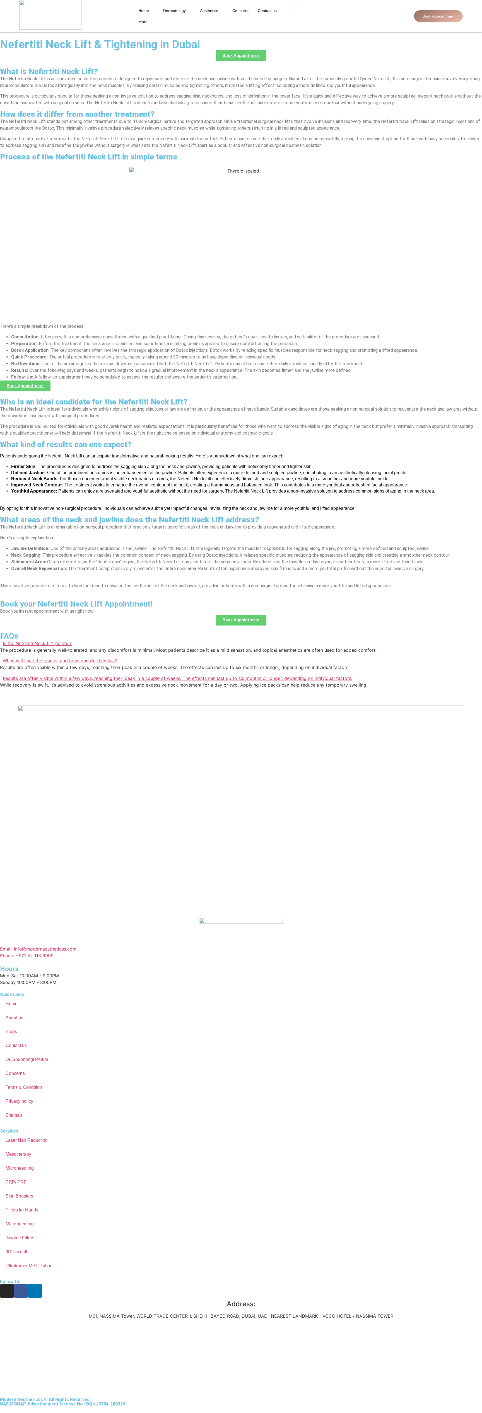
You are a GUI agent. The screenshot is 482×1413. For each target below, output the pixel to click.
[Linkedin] (35, 1291)
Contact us (267, 10)
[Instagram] (7, 1291)
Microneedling (20, 1168)
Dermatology (174, 10)
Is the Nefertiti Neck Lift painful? (37, 643)
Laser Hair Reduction (27, 1140)
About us (14, 1017)
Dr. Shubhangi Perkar (27, 1059)
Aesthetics (209, 10)
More (143, 22)
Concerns (240, 10)
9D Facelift (16, 1251)
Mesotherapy (18, 1154)
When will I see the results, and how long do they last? (60, 660)
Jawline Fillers (20, 1237)
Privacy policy (19, 1101)
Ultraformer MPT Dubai (28, 1265)
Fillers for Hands (22, 1210)
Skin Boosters (19, 1196)
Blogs (11, 1031)
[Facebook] (21, 1291)
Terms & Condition (24, 1087)
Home (143, 10)
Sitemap (14, 1115)
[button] (241, 643)
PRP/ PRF (16, 1182)
